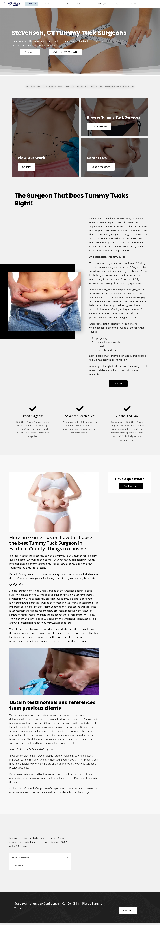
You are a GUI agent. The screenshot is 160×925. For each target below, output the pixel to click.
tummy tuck (116, 293)
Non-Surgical (101, 4)
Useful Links (18, 865)
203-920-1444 (33, 86)
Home (47, 4)
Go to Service (99, 126)
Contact (133, 4)
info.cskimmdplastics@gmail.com (116, 86)
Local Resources (20, 857)
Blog (124, 4)
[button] (40, 857)
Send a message (101, 166)
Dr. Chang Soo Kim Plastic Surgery (11, 4)
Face (88, 4)
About (56, 4)
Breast (77, 4)
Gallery (115, 4)
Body (67, 4)
